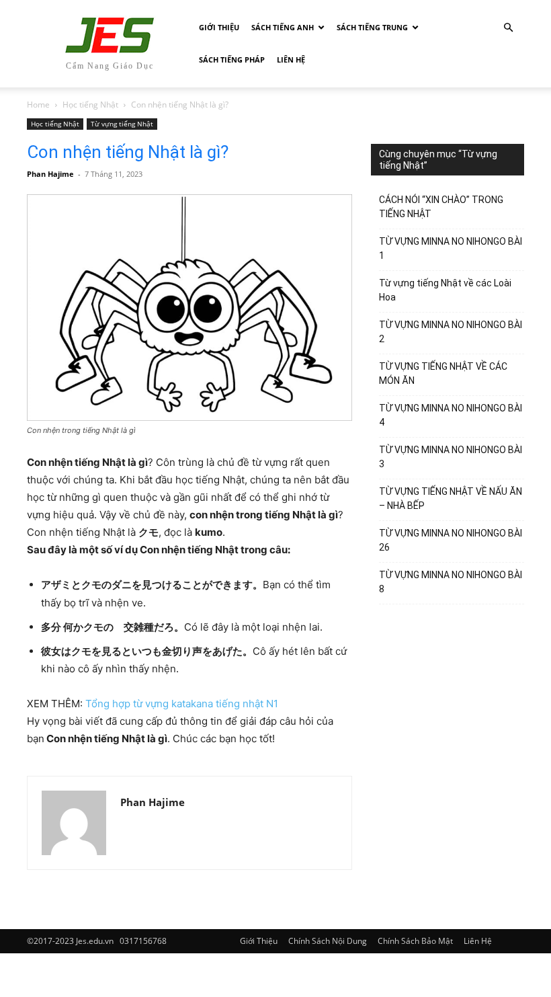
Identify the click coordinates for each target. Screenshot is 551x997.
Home (38, 104)
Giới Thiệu (219, 27)
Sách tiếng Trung (372, 27)
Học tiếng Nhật (90, 104)
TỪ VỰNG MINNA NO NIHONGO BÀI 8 (450, 581)
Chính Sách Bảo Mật (415, 941)
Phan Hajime (50, 174)
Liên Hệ (291, 59)
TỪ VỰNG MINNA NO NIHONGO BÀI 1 (450, 248)
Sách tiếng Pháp (232, 59)
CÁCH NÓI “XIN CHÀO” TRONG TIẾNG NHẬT (441, 206)
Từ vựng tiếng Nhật (122, 123)
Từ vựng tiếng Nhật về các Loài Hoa (445, 290)
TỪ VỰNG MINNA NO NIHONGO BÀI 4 (450, 415)
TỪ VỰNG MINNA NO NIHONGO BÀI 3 (450, 456)
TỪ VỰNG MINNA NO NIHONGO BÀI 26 (450, 540)
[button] (508, 28)
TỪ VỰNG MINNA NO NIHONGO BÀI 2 (450, 331)
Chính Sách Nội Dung (327, 941)
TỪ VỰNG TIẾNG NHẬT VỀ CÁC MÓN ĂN (443, 373)
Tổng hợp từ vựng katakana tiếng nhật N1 (181, 703)
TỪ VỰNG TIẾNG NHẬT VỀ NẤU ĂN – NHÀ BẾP (450, 498)
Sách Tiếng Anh (282, 27)
